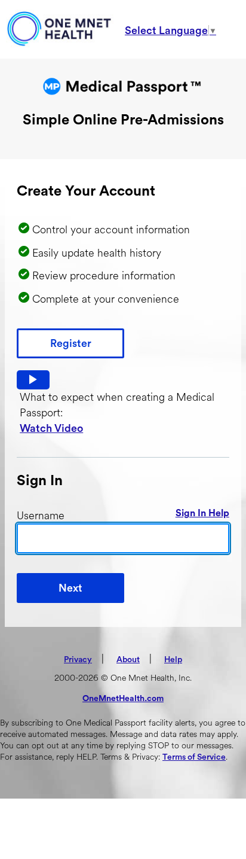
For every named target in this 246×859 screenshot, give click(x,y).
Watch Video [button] (51, 428)
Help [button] (173, 660)
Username (40, 515)
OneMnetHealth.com (123, 698)
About (128, 660)
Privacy (78, 660)
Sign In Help (202, 513)
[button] (33, 379)
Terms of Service (194, 757)
